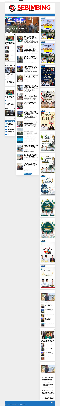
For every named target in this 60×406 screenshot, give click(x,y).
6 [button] (9, 32)
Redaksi (25, 404)
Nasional (27, 51)
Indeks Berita (21, 404)
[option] (22, 25)
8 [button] (11, 32)
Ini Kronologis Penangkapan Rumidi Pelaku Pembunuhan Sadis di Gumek (10, 124)
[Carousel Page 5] (12, 114)
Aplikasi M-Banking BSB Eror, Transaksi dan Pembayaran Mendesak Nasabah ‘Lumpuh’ (30, 138)
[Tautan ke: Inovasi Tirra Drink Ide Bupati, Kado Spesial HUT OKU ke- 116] (42, 315)
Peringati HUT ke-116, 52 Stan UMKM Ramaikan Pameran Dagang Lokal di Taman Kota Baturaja (10, 84)
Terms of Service (15, 404)
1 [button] (5, 32)
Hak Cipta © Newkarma (8, 404)
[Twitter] (52, 402)
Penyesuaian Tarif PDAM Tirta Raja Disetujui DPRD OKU (10, 126)
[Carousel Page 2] (8, 114)
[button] (54, 1)
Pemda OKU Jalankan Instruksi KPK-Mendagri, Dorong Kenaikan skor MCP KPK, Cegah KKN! (19, 27)
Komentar (12, 121)
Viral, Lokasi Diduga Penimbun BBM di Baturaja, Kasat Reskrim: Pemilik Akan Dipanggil (10, 111)
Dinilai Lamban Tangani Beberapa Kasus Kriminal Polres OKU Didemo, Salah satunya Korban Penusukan (11, 134)
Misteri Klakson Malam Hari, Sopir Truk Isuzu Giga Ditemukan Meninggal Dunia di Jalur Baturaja (31, 146)
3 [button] (7, 32)
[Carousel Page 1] (7, 114)
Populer (7, 121)
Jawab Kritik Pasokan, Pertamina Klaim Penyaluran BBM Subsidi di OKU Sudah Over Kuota (30, 130)
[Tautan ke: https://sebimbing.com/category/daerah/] (54, 329)
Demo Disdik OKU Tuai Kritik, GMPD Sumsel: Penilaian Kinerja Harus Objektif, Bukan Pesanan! (11, 79)
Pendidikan (31, 51)
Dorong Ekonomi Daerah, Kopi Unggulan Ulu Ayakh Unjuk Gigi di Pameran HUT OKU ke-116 (48, 377)
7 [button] (10, 32)
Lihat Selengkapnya (27, 173)
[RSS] (54, 402)
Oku (26, 40)
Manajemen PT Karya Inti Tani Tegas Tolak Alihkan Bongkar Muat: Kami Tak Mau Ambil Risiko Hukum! (31, 95)
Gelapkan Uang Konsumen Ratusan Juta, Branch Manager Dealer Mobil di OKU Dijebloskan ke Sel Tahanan (12, 58)
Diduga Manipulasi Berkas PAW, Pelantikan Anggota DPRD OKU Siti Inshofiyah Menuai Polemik (31, 86)
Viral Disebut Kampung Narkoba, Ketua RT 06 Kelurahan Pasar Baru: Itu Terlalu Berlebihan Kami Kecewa (10, 129)
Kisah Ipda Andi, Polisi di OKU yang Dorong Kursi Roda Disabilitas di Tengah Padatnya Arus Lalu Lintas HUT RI (11, 50)
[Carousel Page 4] (11, 114)
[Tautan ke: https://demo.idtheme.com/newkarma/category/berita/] (14, 118)
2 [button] (6, 32)
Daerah (25, 40)
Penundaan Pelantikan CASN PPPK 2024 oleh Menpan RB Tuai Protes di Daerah (10, 132)
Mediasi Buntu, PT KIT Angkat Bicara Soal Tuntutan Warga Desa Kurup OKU (31, 103)
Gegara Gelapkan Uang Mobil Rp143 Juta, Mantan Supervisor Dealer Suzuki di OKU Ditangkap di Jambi (10, 43)
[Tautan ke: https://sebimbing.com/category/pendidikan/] (14, 65)
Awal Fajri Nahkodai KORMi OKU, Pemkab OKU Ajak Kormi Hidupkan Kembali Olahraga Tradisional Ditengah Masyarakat (49, 323)
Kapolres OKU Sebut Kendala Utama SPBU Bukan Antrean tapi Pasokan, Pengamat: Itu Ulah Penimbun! (30, 165)
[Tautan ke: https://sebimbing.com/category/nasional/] (54, 291)
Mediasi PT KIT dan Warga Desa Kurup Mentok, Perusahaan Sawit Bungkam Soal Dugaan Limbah (30, 122)
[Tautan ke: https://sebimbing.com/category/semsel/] (14, 34)
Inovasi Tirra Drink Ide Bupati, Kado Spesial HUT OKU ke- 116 (49, 314)
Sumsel (28, 40)
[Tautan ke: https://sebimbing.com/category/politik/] (14, 108)
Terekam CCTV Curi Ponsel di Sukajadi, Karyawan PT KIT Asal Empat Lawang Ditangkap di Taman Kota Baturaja (31, 113)
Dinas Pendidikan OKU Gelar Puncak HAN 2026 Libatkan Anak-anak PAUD (10, 82)
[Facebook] (51, 402)
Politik (33, 69)
